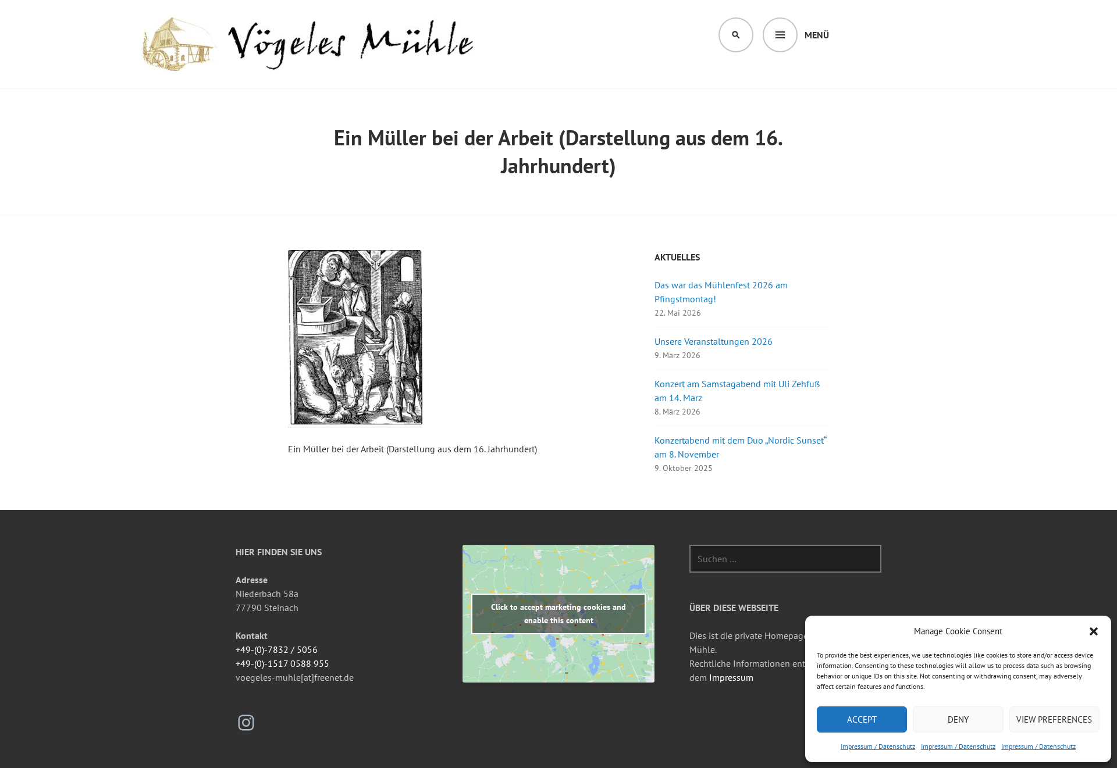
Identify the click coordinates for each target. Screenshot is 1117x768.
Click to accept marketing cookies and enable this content (558, 614)
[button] (1094, 631)
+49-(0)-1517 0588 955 (282, 663)
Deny (958, 719)
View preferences (1054, 719)
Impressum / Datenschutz (878, 746)
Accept (862, 719)
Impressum (731, 677)
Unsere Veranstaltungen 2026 (713, 341)
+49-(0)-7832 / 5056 (277, 649)
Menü (817, 35)
